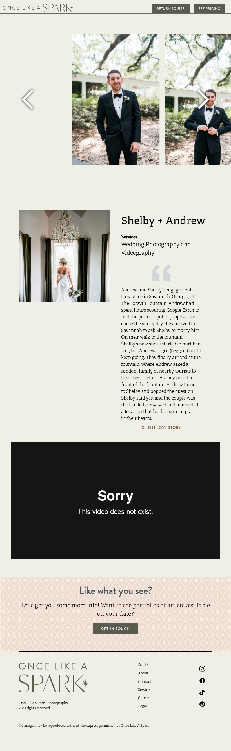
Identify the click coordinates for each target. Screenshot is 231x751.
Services (144, 690)
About (143, 673)
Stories (143, 665)
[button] (28, 99)
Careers (144, 698)
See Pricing (210, 8)
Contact (144, 682)
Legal (142, 706)
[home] (38, 8)
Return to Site (171, 8)
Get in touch (115, 628)
